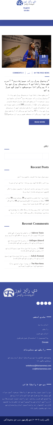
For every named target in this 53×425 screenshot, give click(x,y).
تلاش (46, 146)
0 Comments (18, 73)
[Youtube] (42, 303)
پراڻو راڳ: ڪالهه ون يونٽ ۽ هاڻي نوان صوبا (29, 183)
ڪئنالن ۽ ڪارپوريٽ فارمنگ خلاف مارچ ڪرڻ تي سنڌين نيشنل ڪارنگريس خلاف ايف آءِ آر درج (29, 211)
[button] (48, 23)
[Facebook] (49, 303)
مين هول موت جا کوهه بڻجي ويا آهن (33, 177)
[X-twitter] (45, 303)
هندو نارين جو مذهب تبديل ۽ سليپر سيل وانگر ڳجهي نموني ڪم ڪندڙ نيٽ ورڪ (28, 190)
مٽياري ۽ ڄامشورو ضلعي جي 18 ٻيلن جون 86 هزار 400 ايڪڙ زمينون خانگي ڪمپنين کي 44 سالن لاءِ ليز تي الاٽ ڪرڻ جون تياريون (27, 201)
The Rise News (42, 73)
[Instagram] (38, 303)
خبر (28, 73)
